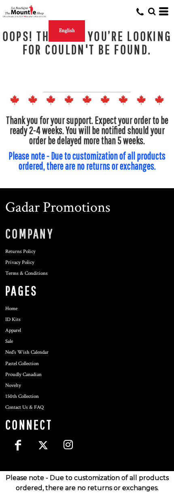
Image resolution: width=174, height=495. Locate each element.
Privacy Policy (19, 262)
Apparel (13, 330)
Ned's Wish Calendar (27, 352)
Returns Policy (20, 251)
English (67, 30)
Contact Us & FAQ (24, 407)
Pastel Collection (22, 363)
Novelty (13, 385)
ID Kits (13, 319)
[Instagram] (68, 445)
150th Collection (22, 396)
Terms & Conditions (26, 273)
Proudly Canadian (23, 374)
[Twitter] (43, 445)
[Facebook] (18, 445)
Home (11, 308)
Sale (9, 341)
